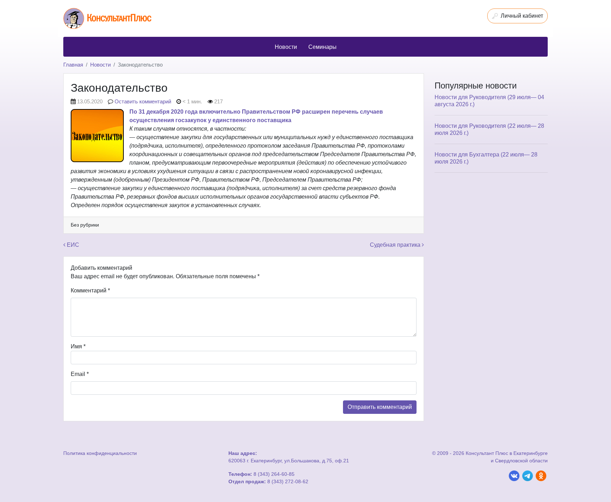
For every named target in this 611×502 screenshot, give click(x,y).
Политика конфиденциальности (100, 453)
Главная (73, 65)
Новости (100, 65)
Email (80, 374)
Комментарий (90, 290)
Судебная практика (396, 245)
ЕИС (72, 245)
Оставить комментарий (143, 101)
